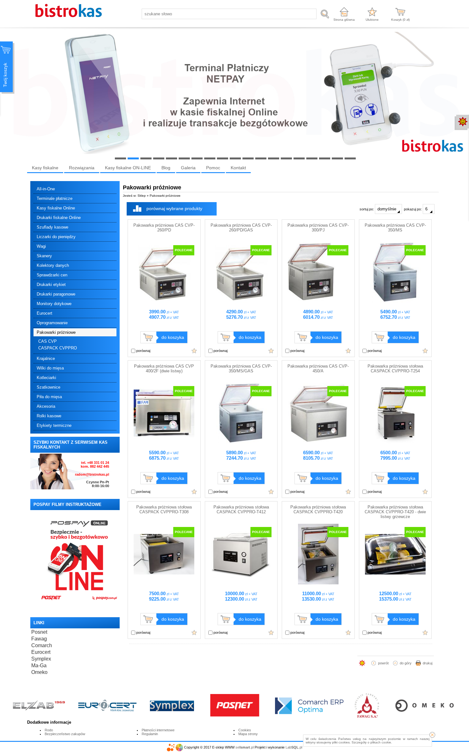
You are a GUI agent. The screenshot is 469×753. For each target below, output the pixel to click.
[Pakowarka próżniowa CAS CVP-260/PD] (164, 301)
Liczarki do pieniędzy (56, 236)
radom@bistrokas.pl (92, 474)
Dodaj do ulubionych (194, 351)
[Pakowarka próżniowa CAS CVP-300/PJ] (318, 301)
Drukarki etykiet (51, 284)
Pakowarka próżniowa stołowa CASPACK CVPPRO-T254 (395, 368)
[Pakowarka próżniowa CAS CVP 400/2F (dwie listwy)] (164, 442)
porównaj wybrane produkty (174, 208)
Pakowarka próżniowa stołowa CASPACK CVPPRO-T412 (241, 509)
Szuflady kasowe (52, 227)
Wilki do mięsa (50, 368)
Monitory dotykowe (54, 303)
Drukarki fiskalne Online (59, 217)
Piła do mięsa (49, 396)
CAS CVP (47, 341)
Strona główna (344, 19)
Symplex (41, 659)
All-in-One (46, 188)
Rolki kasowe (49, 415)
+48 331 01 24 (98, 462)
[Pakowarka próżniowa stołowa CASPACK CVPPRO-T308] (164, 583)
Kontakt (238, 167)
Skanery (44, 255)
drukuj (427, 663)
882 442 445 (99, 466)
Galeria (188, 167)
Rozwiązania (81, 167)
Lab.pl (294, 747)
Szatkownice (48, 387)
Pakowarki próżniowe (56, 332)
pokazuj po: (413, 209)
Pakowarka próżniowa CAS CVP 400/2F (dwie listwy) (164, 368)
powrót (383, 663)
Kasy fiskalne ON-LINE (128, 167)
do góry (406, 663)
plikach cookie (380, 742)
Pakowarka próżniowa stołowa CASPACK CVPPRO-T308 (164, 509)
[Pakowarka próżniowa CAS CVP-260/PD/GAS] (241, 301)
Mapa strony (248, 734)
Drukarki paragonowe (56, 294)
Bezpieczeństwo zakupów (65, 734)
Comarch (41, 645)
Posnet (39, 632)
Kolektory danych (53, 265)
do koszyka (172, 337)
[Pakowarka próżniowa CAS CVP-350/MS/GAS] (241, 442)
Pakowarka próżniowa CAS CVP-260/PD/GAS (241, 227)
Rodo (49, 730)
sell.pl (244, 747)
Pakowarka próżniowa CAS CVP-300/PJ (318, 227)
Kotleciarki (46, 377)
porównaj (142, 351)
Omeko (39, 672)
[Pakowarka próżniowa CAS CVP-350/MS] (395, 301)
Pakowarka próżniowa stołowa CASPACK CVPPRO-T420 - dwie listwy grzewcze (395, 512)
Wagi (41, 246)
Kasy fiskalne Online (56, 208)
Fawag (39, 638)
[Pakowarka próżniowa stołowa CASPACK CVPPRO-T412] (241, 583)
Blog (165, 167)
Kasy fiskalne (45, 167)
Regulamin (150, 734)
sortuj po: (367, 209)
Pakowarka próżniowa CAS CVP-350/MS (395, 227)
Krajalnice (46, 358)
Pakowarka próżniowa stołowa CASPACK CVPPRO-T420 (318, 509)
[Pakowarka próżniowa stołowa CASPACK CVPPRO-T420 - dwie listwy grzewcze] (395, 583)
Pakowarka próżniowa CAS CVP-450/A (318, 368)
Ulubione (372, 19)
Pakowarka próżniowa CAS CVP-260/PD (164, 227)
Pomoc (213, 167)
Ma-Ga (39, 665)
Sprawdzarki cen (52, 275)
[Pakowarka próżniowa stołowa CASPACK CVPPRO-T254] (395, 442)
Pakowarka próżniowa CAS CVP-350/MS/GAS (241, 368)
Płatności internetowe (158, 730)
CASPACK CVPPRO (57, 348)
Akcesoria (46, 406)
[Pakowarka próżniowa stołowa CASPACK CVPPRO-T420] (318, 583)
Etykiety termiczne (54, 425)
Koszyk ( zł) (400, 19)
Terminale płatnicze (54, 198)
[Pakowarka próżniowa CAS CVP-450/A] (318, 442)
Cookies (244, 730)
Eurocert (44, 313)
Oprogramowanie (52, 322)
